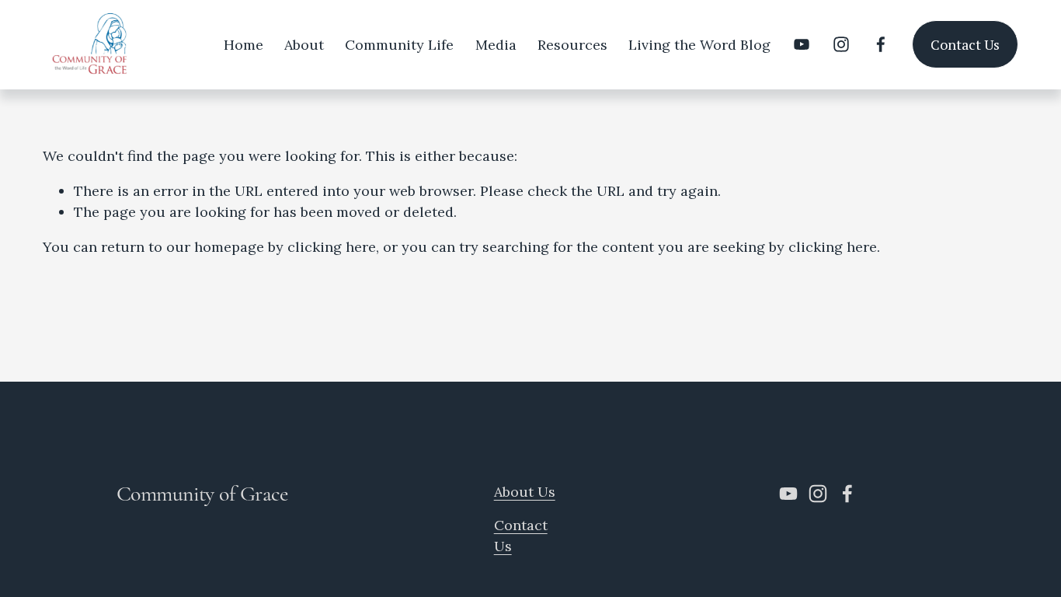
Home (243, 45)
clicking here (331, 247)
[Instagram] (841, 44)
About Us (524, 492)
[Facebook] (880, 44)
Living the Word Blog (699, 45)
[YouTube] (801, 44)
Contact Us (965, 44)
